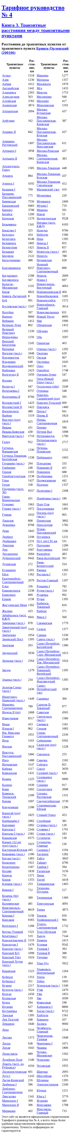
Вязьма (6, 427)
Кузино (7, 985)
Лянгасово (9, 1096)
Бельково (8, 251)
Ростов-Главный (47, 580)
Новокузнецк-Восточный (46, 285)
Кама (5, 789)
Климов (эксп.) (12, 884)
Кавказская (9, 773)
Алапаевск (9, 92)
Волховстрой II (12, 407)
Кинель (7, 875)
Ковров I (7, 890)
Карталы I (8, 829)
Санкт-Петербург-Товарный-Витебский (48, 670)
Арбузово (8, 120)
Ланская (7, 1015)
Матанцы (43, 79)
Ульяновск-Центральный (46, 971)
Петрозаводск (46, 436)
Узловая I (43, 948)
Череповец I (44, 1043)
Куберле (7, 977)
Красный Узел (11, 957)
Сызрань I (43, 850)
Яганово (42, 1100)
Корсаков (8, 919)
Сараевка (43, 698)
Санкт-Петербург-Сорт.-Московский (49, 653)
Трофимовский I (47, 919)
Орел (40, 366)
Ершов (6, 599)
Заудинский (9, 653)
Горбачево (8, 467)
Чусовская (43, 1065)
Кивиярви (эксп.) (13, 854)
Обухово (42, 331)
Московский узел (48, 189)
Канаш (6, 801)
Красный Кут (11, 953)
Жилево (7, 611)
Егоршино (9, 570)
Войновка (8, 370)
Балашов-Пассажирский (12, 195)
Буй (4, 300)
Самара (41, 635)
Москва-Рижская (48, 150)
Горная (6, 472)
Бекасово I (9, 230)
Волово (7, 380)
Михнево (43, 101)
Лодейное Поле (12, 1059)
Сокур (41, 768)
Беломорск (9, 243)
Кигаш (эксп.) (11, 858)
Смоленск (43, 754)
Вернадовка (10, 337)
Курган (7, 994)
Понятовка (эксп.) (48, 498)
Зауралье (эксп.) (12, 660)
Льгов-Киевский (13, 1080)
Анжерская (9, 105)
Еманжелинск (11, 590)
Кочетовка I (9, 936)
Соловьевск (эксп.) (44, 779)
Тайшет (42, 862)
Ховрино (42, 1019)
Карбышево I (10, 821)
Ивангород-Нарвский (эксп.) (13, 698)
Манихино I (10, 1100)
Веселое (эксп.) (12, 353)
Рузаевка (42, 594)
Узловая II (43, 953)
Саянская (43, 712)
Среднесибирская (48, 801)
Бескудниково (11, 260)
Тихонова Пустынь (43, 889)
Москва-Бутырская (43, 111)
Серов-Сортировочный (47, 734)
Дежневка (8, 525)
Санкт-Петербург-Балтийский (48, 645)
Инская (7, 746)
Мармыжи (9, 1111)
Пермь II (42, 415)
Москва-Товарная (48, 168)
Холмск (42, 1023)
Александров (10, 96)
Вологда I (8, 386)
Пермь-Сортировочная (47, 421)
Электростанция (47, 1084)
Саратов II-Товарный (44, 706)
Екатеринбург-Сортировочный (13, 580)
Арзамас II (9, 132)
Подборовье (44, 476)
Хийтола (42, 1015)
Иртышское (9, 764)
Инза (5, 740)
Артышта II (9, 158)
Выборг (7, 415)
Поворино (43, 472)
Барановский (10, 205)
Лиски (6, 1043)
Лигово (7, 1037)
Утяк (40, 989)
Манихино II (10, 1105)
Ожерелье (43, 343)
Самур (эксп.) (46, 639)
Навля (41, 214)
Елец (5, 586)
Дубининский (11, 558)
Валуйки (8, 312)
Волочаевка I (10, 390)
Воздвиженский (12, 366)
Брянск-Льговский (14, 296)
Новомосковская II (49, 291)
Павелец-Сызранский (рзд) (48, 396)
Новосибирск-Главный (46, 306)
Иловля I (8, 728)
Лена (5, 1029)
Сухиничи (43, 838)
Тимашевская (45, 884)
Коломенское (10, 903)
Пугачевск (43, 537)
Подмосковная (46, 480)
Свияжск (42, 724)
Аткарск (7, 175)
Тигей (41, 879)
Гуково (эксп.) (11, 508)
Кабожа (7, 768)
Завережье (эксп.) (13, 623)
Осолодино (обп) (48, 386)
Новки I (42, 280)
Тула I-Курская (46, 931)
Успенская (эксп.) (48, 985)
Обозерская (44, 325)
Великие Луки (11, 325)
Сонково (42, 785)
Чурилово (43, 1059)
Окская (41, 357)
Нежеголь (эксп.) (48, 251)
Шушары (43, 1080)
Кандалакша (10, 807)
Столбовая (43, 821)
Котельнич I (10, 925)
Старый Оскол (46, 815)
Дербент (7, 537)
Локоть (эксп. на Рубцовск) (13, 1065)
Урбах (41, 981)
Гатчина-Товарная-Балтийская (14, 457)
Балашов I (8, 189)
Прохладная (44, 525)
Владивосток (10, 357)
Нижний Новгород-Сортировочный (47, 268)
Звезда (6, 670)
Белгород (8, 234)
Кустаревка (9, 1011)
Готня (6, 484)
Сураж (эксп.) (46, 833)
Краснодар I (10, 944)
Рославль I (43, 574)
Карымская (9, 838)
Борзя (5, 291)
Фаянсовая (44, 1002)
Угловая (42, 944)
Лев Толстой (10, 1019)
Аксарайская (10, 88)
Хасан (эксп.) (45, 1011)
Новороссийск (46, 300)
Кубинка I (8, 981)
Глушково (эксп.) (13, 463)
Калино (7, 785)
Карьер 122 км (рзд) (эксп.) (11, 844)
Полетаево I (44, 490)
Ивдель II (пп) (11, 712)
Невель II (43, 247)
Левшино (8, 1023)
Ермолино (9, 594)
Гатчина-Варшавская (10, 449)
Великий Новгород (8, 331)
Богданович (9, 275)
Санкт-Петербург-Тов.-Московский (48, 660)
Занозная (8, 645)
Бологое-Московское (10, 285)
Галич (6, 442)
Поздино (42, 484)
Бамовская (9, 201)
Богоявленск (10, 280)
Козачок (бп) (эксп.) (10, 897)
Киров (6, 879)
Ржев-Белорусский (45, 564)
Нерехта (42, 256)
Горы (5, 480)
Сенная (41, 728)
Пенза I (41, 411)
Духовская (9, 564)
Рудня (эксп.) (45, 590)
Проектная (44, 520)
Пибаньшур (44, 457)
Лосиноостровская (14, 1071)
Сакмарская (44, 623)
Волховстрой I (11, 402)
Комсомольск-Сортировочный (13, 909)
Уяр (39, 998)
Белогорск (9, 239)
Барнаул (7, 210)
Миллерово (44, 96)
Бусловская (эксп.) (14, 306)
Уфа (39, 994)
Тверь (40, 875)
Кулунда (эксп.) (12, 989)
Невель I (42, 243)
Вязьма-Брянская (13, 431)
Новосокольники (48, 312)
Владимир (9, 361)
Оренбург (43, 370)
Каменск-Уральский (9, 795)
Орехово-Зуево (46, 374)
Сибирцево (44, 740)
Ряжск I (41, 617)
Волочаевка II (11, 396)
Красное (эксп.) (12, 948)
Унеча (41, 977)
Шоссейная (44, 1076)
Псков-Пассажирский (46, 530)
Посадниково (45, 508)
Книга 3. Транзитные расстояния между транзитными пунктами (36, 30)
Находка (42, 230)
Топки (41, 909)
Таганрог (43, 854)
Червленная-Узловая (45, 1037)
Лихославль (9, 1053)
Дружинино (10, 554)
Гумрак (7, 514)
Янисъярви (44, 1105)
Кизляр (7, 871)
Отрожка (42, 390)
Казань (6, 779)
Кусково (7, 1006)
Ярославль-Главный (44, 1111)
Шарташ (42, 1071)
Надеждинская (46, 218)
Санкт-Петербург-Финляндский (48, 679)
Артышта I (9, 150)
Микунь (42, 92)
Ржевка (41, 570)
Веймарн (8, 320)
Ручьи (41, 599)
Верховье (8, 349)
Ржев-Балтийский (48, 558)
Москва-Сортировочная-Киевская (47, 158)
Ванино (7, 316)
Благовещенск (11, 268)
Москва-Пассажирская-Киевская (46, 121)
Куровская (9, 998)
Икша (6, 724)
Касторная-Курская (14, 850)
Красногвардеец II (14, 940)
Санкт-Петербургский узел (47, 689)
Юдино (41, 1090)
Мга (39, 88)
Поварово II (44, 467)
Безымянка (9, 224)
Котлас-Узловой (12, 931)
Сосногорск (44, 789)
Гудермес (8, 504)
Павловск (43, 407)
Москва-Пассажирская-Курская (46, 132)
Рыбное (42, 611)
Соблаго (42, 764)
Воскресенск (10, 411)
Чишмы (42, 1047)
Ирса (5, 760)
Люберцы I (9, 1084)
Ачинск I (8, 183)
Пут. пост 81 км (47, 541)
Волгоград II (10, 374)
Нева (40, 239)
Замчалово (9, 635)
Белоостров (9, 247)
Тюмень (42, 940)
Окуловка (43, 361)
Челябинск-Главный (44, 1029)
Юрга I (41, 1096)
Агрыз (6, 75)
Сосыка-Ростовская (44, 795)
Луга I (6, 1076)
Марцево (42, 75)
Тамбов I (42, 867)
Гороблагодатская (13, 476)
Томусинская (45, 903)
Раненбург (43, 554)
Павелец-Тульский (49, 402)
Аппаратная (10, 111)
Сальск (41, 629)
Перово (41, 427)
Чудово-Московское (44, 1053)
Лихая (6, 1047)
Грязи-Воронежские (11, 498)
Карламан (8, 825)
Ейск (5, 574)
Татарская (43, 871)
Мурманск (43, 201)
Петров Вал (44, 431)
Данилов (8, 520)
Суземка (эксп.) (47, 825)
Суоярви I (43, 829)
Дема (5, 531)
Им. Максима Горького (11, 734)
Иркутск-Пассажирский (12, 754)
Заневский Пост (12, 639)
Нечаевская (44, 260)
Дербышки (9, 541)
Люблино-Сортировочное (12, 1090)
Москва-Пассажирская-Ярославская (46, 143)
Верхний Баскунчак (9, 343)
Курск (6, 1002)
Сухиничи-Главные (44, 844)
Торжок (42, 915)
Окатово (42, 353)
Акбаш (6, 84)
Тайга (40, 858)
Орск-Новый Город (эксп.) (45, 380)
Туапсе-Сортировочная (47, 925)
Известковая (10, 718)
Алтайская (9, 101)
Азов (5, 79)
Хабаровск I (44, 1006)
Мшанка (42, 210)
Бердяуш (7, 256)
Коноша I (8, 915)
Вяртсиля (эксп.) (13, 436)
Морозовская (45, 105)
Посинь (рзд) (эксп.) (45, 514)
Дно (4, 549)
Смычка (42, 760)
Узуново (42, 957)
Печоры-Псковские (44, 449)
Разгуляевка (44, 549)
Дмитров (8, 545)
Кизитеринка (10, 867)
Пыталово (43, 545)
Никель (41, 275)
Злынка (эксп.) (11, 679)
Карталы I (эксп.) (13, 833)
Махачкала (44, 84)
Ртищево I (43, 586)
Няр (39, 320)
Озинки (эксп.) (46, 349)
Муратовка (44, 195)
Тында (41, 936)
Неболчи (42, 234)
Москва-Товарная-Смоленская (49, 183)
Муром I (42, 205)
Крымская (8, 971)
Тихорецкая (44, 897)
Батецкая (8, 218)
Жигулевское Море (14, 605)
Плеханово (44, 463)
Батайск (7, 214)
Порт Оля (43, 504)
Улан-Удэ (43, 963)
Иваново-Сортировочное (12, 706)
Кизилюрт (9, 862)
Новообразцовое (47, 296)
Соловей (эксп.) (47, 773)
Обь (39, 337)
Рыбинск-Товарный (43, 605)
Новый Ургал (45, 316)
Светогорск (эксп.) (44, 718)
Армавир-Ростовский (9, 143)
